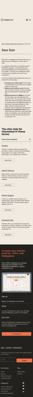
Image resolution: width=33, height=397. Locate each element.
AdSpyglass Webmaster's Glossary (14, 43)
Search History (8, 171)
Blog (3, 43)
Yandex (5, 146)
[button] (26, 19)
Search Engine (8, 195)
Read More (8, 160)
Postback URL (7, 220)
